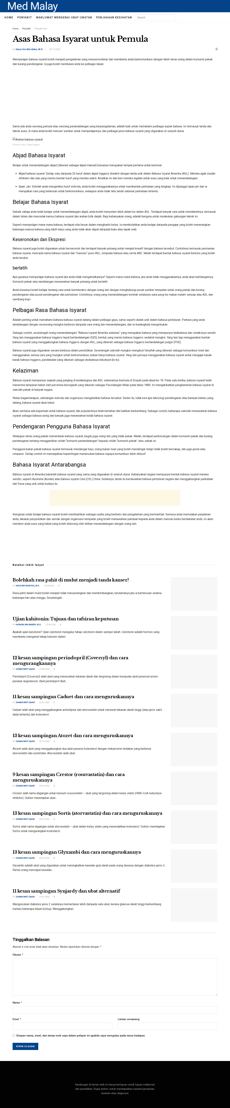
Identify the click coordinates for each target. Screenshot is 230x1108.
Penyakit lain (40, 28)
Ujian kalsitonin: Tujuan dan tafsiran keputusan (66, 618)
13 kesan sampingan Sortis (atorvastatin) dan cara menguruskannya (87, 813)
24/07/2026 (43, 819)
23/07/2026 (43, 858)
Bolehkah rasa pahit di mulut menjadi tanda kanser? (71, 580)
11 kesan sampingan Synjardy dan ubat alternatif (66, 891)
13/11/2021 (55, 49)
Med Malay (32, 6)
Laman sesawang (128, 1019)
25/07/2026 (43, 741)
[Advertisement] (115, 95)
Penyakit (24, 17)
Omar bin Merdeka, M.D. (29, 49)
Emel (17, 1019)
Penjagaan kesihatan (114, 17)
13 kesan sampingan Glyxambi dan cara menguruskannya (77, 852)
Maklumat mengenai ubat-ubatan (64, 17)
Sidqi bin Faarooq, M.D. (28, 586)
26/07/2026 (43, 702)
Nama (17, 1002)
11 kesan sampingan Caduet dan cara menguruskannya (73, 696)
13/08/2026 (48, 586)
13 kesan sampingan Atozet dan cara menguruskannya (73, 735)
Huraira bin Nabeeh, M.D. (28, 624)
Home (8, 17)
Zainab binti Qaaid (25, 669)
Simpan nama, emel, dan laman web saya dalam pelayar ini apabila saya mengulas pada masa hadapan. (81, 1035)
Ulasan (18, 954)
